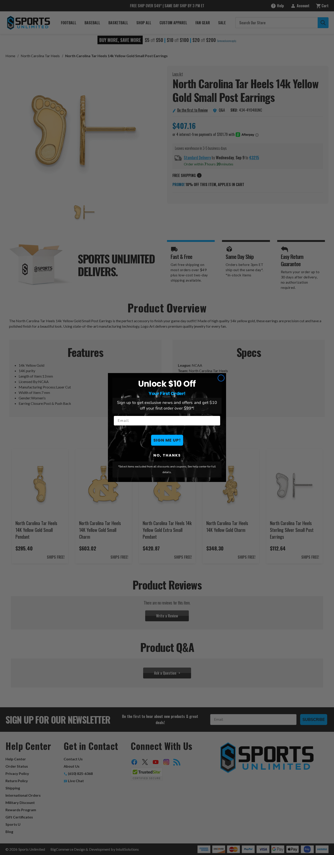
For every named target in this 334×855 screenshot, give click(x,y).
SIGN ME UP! (167, 440)
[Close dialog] (221, 378)
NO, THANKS (167, 455)
